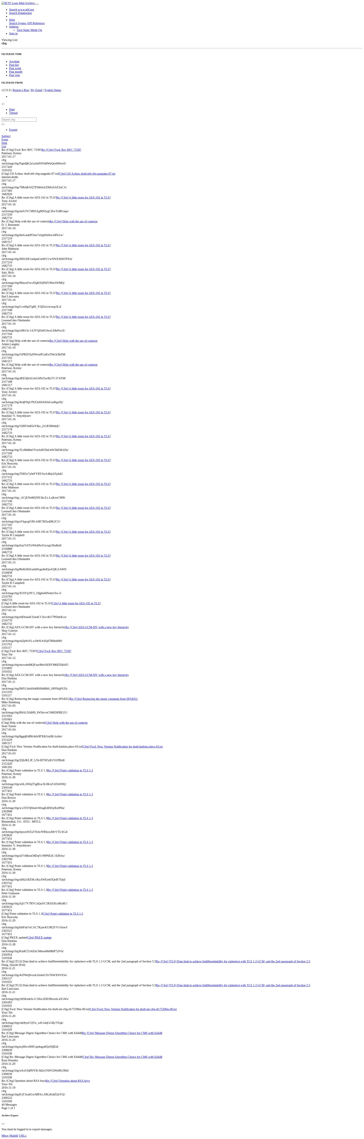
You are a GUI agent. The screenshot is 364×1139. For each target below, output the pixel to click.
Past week (15, 68)
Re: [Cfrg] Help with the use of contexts (73, 221)
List (4, 146)
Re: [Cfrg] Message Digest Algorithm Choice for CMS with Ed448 (122, 1033)
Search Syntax (17, 23)
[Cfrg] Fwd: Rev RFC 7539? (53, 651)
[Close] (3, 1123)
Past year (14, 75)
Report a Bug (21, 90)
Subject (6, 136)
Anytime (14, 61)
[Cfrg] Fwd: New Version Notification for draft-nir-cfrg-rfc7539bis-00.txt (133, 1009)
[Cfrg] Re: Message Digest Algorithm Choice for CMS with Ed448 (122, 1056)
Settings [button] (14, 26)
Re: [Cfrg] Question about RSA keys (68, 1080)
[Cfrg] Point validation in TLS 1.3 (62, 913)
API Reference (36, 23)
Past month (15, 71)
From (5, 139)
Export (13, 129)
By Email (36, 90)
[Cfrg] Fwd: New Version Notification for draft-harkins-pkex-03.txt (122, 746)
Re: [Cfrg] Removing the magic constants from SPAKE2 (104, 698)
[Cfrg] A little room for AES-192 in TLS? (76, 603)
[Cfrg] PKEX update (39, 937)
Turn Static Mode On (29, 30)
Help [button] (12, 19)
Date (12, 109)
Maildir (13, 1135)
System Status (52, 90)
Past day (14, 64)
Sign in (13, 33)
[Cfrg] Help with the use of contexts (66, 722)
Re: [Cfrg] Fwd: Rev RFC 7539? (61, 149)
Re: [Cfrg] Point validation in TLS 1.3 (70, 770)
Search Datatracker (20, 13)
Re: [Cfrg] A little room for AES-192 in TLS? (83, 197)
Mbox (5, 1135)
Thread (13, 112)
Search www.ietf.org (21, 9)
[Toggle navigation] (36, 4)
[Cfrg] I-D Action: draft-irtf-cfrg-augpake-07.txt (86, 173)
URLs (22, 1135)
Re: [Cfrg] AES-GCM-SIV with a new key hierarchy (97, 627)
